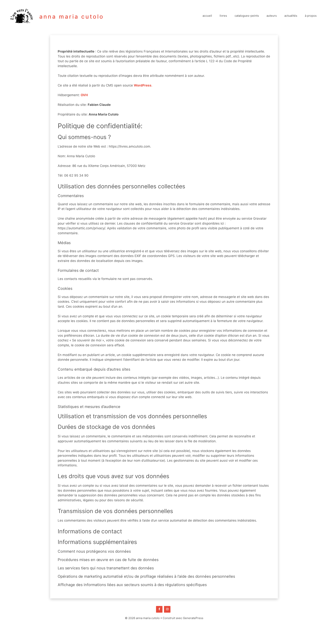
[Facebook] (159, 609)
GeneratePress (193, 618)
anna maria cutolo (71, 16)
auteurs (271, 15)
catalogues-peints (247, 15)
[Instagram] (167, 609)
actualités (290, 15)
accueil (207, 15)
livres (223, 15)
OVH (84, 95)
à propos (311, 15)
